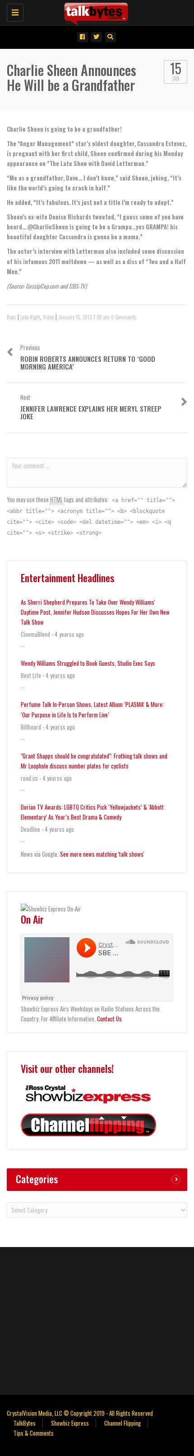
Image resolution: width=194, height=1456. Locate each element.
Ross (11, 317)
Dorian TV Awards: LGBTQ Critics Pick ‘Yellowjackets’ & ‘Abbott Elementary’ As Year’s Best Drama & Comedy (92, 811)
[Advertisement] (97, 1319)
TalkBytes (25, 1423)
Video (48, 317)
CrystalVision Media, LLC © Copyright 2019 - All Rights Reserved (80, 1413)
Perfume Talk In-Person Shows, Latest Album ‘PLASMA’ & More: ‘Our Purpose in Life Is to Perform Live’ (92, 709)
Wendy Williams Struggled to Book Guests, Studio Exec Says (88, 663)
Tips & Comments (34, 1432)
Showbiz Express (70, 1423)
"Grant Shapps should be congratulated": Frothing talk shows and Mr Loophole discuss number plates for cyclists (94, 760)
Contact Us (109, 1018)
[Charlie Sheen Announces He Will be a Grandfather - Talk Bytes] (94, 11)
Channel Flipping (122, 1423)
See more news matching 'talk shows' (102, 853)
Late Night (30, 317)
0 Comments (123, 317)
